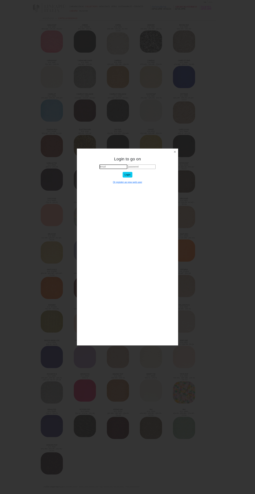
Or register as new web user (127, 182)
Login (127, 174)
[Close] (175, 152)
